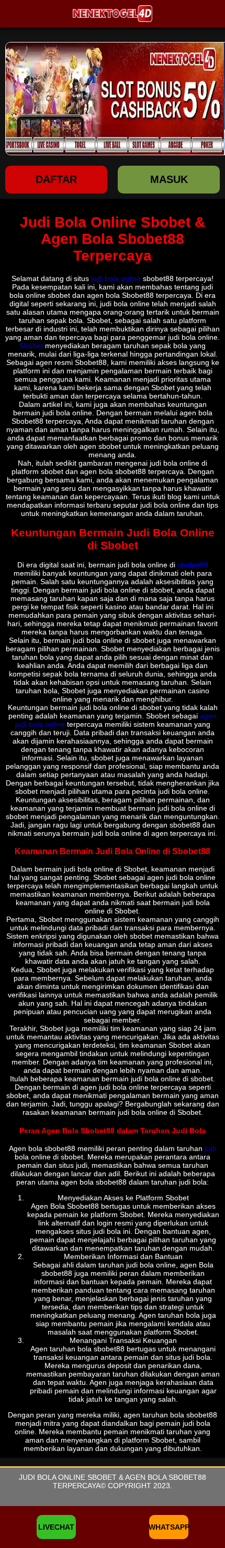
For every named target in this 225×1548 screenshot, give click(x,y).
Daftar (56, 179)
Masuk (169, 179)
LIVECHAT (56, 1527)
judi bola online (116, 278)
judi (210, 1148)
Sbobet (31, 345)
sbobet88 (192, 565)
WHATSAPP (168, 1527)
